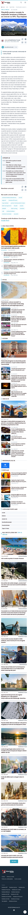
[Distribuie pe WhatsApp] (22, 42)
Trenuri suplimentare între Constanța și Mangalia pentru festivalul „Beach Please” (18, 334)
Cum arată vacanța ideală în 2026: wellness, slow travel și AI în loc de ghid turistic (15, 180)
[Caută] (21, 2)
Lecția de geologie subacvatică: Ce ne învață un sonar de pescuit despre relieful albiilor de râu (13, 750)
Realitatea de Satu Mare (6, 896)
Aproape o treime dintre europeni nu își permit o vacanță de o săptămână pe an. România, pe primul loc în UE (13, 423)
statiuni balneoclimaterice (9, 197)
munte (21, 205)
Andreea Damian (23, 556)
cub (3, 211)
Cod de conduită (18, 879)
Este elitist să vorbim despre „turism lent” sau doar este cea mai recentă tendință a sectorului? (15, 166)
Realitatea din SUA (5, 894)
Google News (5, 220)
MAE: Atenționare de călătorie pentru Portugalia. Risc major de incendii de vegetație (19, 394)
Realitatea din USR (14, 894)
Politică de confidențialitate (7, 879)
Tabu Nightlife (4, 901)
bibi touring (14, 208)
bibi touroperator (6, 205)
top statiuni (5, 203)
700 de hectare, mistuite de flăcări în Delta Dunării (18, 488)
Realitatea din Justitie (16, 889)
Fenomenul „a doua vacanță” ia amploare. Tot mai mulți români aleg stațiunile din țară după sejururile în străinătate (12, 304)
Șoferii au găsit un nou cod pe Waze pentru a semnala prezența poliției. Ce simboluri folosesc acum (14, 266)
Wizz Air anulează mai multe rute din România (19, 325)
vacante (16, 214)
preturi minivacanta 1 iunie (18, 203)
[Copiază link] (22, 39)
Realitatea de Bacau (13, 901)
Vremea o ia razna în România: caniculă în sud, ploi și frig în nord (15, 272)
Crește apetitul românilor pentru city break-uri (18, 444)
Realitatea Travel (14, 40)
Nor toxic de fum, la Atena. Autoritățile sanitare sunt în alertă (19, 386)
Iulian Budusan (23, 664)
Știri (7, 7)
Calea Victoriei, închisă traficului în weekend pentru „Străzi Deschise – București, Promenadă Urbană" (18, 453)
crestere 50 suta (12, 200)
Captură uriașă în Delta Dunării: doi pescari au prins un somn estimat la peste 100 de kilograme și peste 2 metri (15, 254)
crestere (22, 208)
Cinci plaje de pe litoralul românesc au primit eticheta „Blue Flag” (18, 311)
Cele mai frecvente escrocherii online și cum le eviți (18, 438)
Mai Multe (14, 861)
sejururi (4, 200)
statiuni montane (6, 214)
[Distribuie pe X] (25, 42)
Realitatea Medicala (6, 892)
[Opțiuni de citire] (25, 912)
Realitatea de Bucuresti (17, 896)
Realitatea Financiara (6, 889)
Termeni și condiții (10, 876)
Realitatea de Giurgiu (15, 898)
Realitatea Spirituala (15, 892)
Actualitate (4, 250)
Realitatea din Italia (5, 898)
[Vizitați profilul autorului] (2, 40)
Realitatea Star (22, 887)
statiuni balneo (11, 211)
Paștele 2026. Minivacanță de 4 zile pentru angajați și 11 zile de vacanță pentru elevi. (14, 723)
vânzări (4, 208)
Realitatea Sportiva (13, 887)
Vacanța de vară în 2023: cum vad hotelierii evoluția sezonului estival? (12, 856)
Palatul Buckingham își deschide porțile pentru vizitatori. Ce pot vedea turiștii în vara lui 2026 (13, 362)
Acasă (4, 7)
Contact (3, 876)
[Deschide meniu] (25, 3)
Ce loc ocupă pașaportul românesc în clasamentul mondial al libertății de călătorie (18, 431)
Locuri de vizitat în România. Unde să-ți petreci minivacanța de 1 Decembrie (13, 804)
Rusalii (15, 205)
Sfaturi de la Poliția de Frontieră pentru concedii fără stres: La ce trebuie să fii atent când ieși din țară (13, 668)
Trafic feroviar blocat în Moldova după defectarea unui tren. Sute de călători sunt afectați (18, 319)
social (20, 197)
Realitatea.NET (5, 887)
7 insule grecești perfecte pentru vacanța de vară (18, 369)
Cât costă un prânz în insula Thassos (13, 161)
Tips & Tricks (12, 7)
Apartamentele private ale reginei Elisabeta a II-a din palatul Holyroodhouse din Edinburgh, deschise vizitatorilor (13, 697)
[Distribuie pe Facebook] (25, 39)
